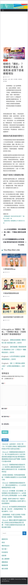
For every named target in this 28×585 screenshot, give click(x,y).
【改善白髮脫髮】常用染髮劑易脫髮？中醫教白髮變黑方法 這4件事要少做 (14, 477)
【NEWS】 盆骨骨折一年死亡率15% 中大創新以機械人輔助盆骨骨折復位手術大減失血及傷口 (14, 446)
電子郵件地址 (6, 416)
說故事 (4, 556)
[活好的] (14, 5)
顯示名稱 (5, 408)
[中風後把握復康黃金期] (14, 279)
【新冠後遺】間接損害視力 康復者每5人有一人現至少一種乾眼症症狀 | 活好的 (14, 349)
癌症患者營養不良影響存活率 (13, 317)
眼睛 (12, 79)
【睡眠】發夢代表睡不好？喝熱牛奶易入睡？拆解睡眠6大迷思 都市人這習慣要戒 (14, 501)
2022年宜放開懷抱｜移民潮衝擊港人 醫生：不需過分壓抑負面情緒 (15, 232)
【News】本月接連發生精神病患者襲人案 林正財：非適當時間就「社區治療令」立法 (14, 509)
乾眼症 (5, 79)
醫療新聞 (5, 565)
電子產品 (5, 81)
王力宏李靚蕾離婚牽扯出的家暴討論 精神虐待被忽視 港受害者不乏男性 (13, 242)
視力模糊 (15, 79)
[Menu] (3, 10)
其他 (3, 542)
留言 (3, 383)
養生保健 (5, 569)
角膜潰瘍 (20, 79)
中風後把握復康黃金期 (11, 293)
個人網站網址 (5, 424)
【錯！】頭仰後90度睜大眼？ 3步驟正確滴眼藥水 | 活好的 (13, 366)
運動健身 (5, 562)
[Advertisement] (14, 31)
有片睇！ (5, 549)
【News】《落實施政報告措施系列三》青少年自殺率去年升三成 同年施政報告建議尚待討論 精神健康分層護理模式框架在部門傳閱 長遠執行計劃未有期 (14, 456)
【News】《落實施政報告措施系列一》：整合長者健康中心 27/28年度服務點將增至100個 (14, 485)
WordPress (6, 581)
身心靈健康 (5, 559)
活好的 (12, 579)
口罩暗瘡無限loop (9, 269)
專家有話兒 (5, 546)
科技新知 (5, 552)
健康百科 (5, 60)
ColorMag (23, 579)
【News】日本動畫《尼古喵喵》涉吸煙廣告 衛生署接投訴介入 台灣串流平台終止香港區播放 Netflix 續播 (14, 493)
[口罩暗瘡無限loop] (14, 255)
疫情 (9, 79)
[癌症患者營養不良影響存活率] (14, 303)
